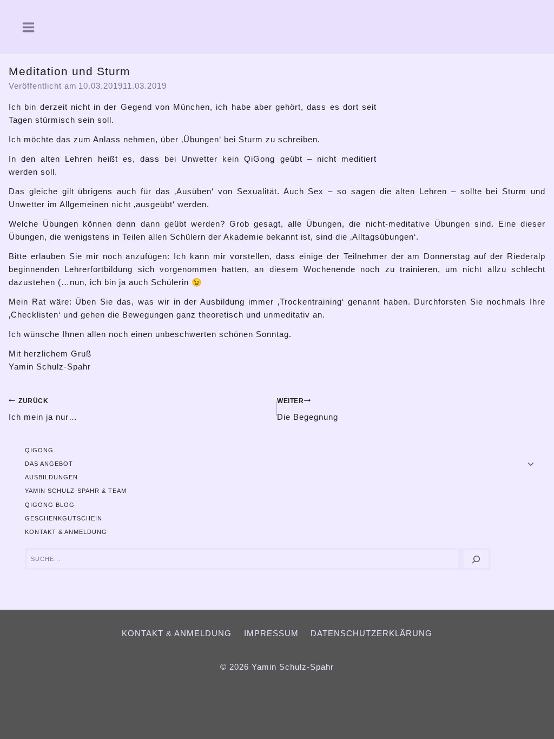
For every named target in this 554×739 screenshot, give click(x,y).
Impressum (271, 633)
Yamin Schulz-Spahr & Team (76, 490)
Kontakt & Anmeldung (66, 532)
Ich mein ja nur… (43, 409)
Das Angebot (49, 463)
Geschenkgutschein (63, 518)
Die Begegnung (307, 409)
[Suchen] (476, 559)
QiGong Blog (50, 505)
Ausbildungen (51, 477)
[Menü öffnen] (24, 27)
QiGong (39, 450)
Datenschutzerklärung (371, 633)
